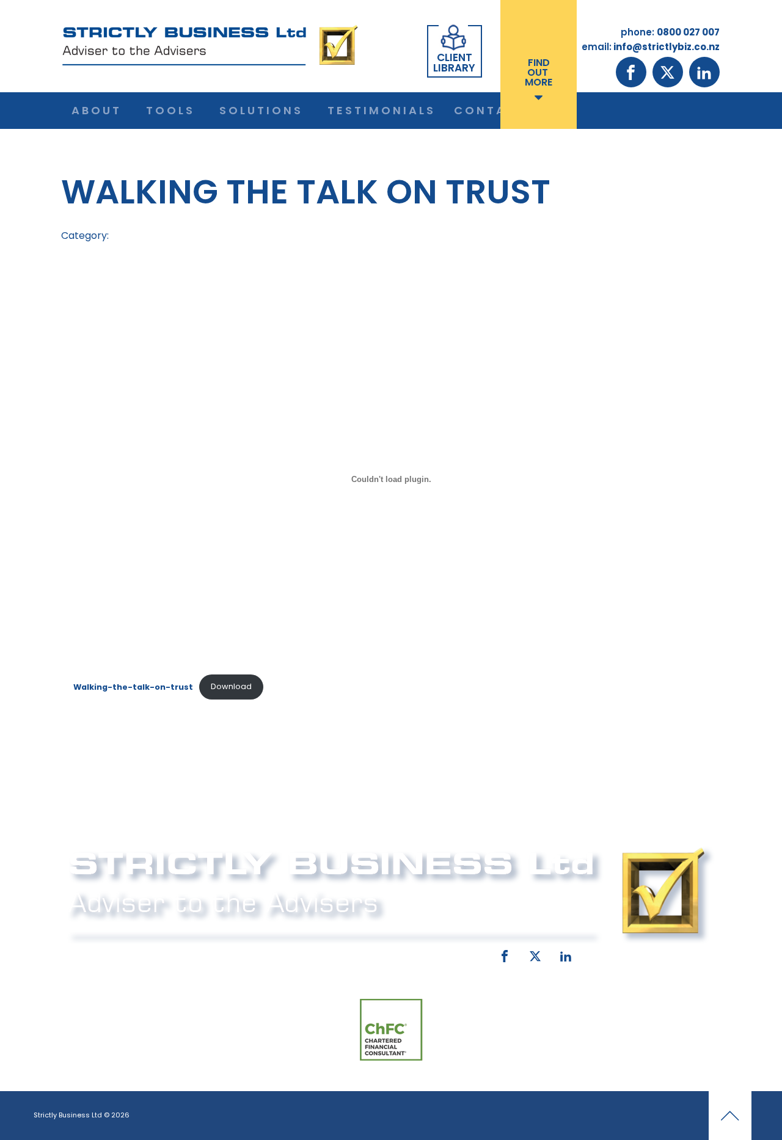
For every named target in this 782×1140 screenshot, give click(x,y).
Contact (490, 110)
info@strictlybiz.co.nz (373, 953)
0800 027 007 (148, 953)
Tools (170, 110)
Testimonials (381, 110)
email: (285, 953)
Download (231, 686)
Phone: (82, 953)
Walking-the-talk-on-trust (133, 686)
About (96, 110)
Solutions (261, 110)
